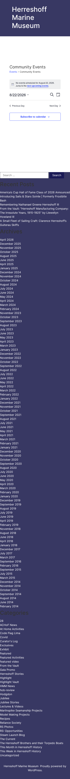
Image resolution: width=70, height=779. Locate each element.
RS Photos (6, 726)
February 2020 (9, 492)
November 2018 (10, 529)
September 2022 (11, 366)
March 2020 (8, 488)
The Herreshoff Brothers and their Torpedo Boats (31, 743)
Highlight (6, 678)
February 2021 (9, 443)
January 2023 (9, 349)
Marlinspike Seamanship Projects (21, 710)
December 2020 (10, 451)
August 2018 (8, 533)
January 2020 (9, 496)
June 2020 (7, 476)
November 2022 (10, 357)
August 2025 (8, 256)
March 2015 (7, 577)
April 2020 (7, 484)
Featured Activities (12, 657)
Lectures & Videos (11, 706)
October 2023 (9, 317)
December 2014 (10, 581)
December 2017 (10, 549)
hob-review (7, 690)
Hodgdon (6, 694)
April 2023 (7, 341)
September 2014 (10, 594)
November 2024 (10, 276)
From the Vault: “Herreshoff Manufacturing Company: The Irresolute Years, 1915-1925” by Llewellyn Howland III (34, 212)
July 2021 (6, 423)
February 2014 (9, 606)
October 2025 (9, 252)
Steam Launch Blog (12, 735)
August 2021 (8, 419)
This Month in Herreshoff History (21, 747)
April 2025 (7, 264)
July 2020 (6, 472)
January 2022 (9, 398)
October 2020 (9, 459)
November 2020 (10, 455)
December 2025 (10, 243)
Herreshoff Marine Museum (29, 17)
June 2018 (6, 537)
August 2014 (8, 598)
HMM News (7, 686)
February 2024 (9, 309)
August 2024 (8, 284)
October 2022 (9, 362)
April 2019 (6, 520)
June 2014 (6, 602)
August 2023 (8, 325)
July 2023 (6, 329)
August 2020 (8, 467)
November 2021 (10, 406)
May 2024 (6, 296)
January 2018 (8, 545)
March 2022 (8, 390)
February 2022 (9, 394)
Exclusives (6, 645)
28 (1, 621)
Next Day (54, 105)
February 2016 (9, 565)
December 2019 (10, 500)
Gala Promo (7, 669)
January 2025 (9, 268)
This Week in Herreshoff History (20, 751)
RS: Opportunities (11, 730)
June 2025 (7, 260)
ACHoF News (8, 625)
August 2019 (8, 508)
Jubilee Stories (9, 702)
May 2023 (6, 337)
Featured (5, 653)
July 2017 (6, 553)
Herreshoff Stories (12, 673)
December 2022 (10, 353)
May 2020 (6, 480)
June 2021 (6, 427)
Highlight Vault (9, 682)
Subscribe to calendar (33, 116)
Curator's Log (9, 641)
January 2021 (8, 447)
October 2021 (9, 410)
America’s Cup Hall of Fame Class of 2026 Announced (35, 192)
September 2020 (11, 463)
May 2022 (6, 382)
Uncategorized (9, 755)
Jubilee (4, 698)
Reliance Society (10, 722)
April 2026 (7, 239)
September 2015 (10, 569)
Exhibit (4, 649)
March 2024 (8, 305)
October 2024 (9, 280)
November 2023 (10, 313)
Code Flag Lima (10, 633)
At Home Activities (12, 629)
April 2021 (6, 435)
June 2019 (6, 516)
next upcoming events (37, 85)
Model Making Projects (15, 714)
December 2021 (10, 402)
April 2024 (7, 300)
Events (13, 71)
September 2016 (10, 561)
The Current (7, 739)
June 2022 (7, 378)
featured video (9, 661)
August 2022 (8, 370)
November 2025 (10, 247)
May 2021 (6, 431)
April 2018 (6, 541)
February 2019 (9, 524)
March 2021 (7, 439)
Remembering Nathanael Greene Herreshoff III (29, 204)
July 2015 (6, 573)
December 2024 (10, 272)
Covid (4, 637)
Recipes (5, 718)
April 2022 (7, 386)
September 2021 (10, 414)
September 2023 (11, 321)
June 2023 (7, 333)
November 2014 (10, 586)
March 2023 (8, 345)
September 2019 (10, 504)
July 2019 (6, 512)
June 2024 (7, 292)
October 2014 (9, 590)
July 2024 (6, 288)
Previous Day (18, 105)
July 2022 (6, 374)
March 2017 (7, 557)
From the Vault (9, 665)
